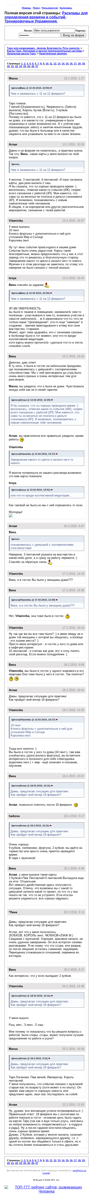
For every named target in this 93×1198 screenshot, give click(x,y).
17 (75, 63)
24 (24, 66)
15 (67, 63)
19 (83, 63)
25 (28, 66)
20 (8, 66)
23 (20, 66)
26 (32, 66)
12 (54, 63)
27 (36, 66)
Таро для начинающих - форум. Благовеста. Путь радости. (43, 48)
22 (16, 66)
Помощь (26, 8)
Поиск (36, 8)
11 (51, 63)
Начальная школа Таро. (21, 53)
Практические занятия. (53, 53)
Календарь (66, 8)
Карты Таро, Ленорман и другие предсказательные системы (44, 50)
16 (71, 63)
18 (79, 63)
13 (59, 63)
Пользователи (50, 8)
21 (12, 66)
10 (47, 63)
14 (63, 63)
